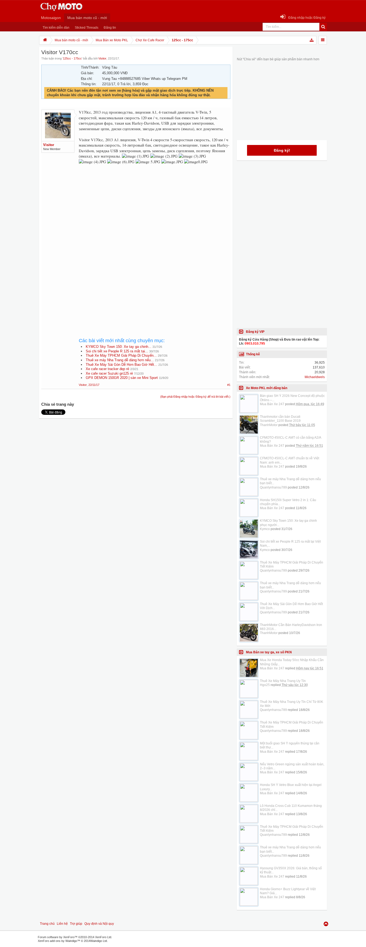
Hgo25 (265, 685)
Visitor (102, 58)
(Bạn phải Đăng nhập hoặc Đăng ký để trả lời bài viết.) (195, 396)
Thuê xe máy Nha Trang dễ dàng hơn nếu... (120, 360)
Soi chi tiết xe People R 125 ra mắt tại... (117, 351)
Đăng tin (110, 27)
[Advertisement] (154, 213)
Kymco (265, 529)
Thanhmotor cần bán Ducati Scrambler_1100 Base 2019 (280, 419)
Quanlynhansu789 (273, 487)
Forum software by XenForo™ (75, 937)
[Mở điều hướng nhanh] (312, 40)
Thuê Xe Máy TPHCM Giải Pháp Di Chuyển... (121, 355)
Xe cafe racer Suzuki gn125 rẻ (109, 373)
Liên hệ (62, 924)
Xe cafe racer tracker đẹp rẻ (107, 369)
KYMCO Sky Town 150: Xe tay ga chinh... (118, 347)
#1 (228, 384)
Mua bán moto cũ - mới (87, 18)
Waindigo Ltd (98, 940)
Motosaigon (51, 18)
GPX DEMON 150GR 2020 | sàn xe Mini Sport (122, 378)
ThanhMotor (269, 425)
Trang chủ (47, 924)
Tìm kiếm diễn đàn (56, 27)
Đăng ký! (282, 150)
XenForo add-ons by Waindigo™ (59, 940)
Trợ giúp (76, 924)
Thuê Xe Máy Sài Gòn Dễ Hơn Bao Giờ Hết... (121, 365)
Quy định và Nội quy (99, 924)
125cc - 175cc (72, 58)
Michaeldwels (315, 377)
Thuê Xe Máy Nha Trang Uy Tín (283, 681)
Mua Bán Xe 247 (272, 404)
